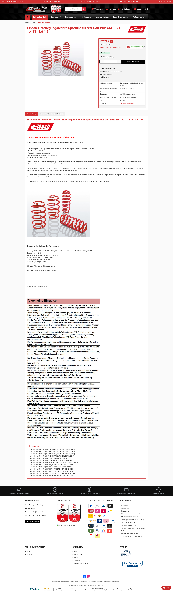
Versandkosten (81, 581)
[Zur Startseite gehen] (36, 9)
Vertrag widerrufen (32, 521)
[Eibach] (137, 30)
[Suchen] (84, 9)
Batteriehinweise (79, 560)
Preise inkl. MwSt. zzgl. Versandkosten (110, 47)
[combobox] (73, 9)
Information (125, 501)
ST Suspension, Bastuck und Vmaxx (132, 514)
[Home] (27, 17)
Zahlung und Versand (81, 563)
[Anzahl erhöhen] (119, 61)
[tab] (31, 114)
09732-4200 (30, 509)
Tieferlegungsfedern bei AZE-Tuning (132, 520)
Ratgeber (29, 554)
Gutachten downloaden (126, 104)
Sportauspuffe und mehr (129, 525)
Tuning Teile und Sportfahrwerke (131, 536)
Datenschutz (125, 511)
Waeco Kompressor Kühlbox (130, 517)
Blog (28, 551)
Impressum (124, 505)
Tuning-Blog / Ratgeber (35, 547)
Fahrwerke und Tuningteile (129, 533)
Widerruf (76, 557)
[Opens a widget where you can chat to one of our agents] (166, 588)
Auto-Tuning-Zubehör (128, 522)
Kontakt (76, 551)
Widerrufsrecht (78, 554)
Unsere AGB (125, 508)
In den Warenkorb (133, 62)
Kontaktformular (41, 515)
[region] (61, 57)
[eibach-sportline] (61, 58)
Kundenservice (79, 547)
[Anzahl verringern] (101, 61)
